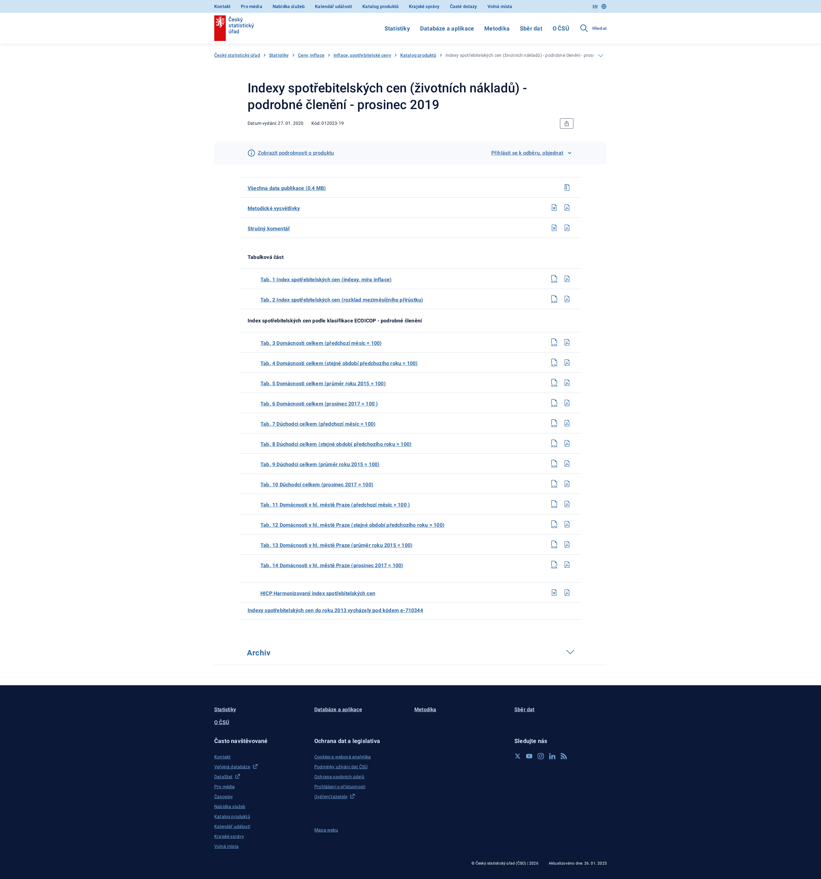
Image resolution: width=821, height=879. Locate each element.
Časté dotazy (463, 6)
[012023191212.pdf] (567, 524)
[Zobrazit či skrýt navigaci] (601, 55)
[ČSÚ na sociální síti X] (517, 756)
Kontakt (222, 6)
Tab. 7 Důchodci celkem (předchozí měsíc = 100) (318, 424)
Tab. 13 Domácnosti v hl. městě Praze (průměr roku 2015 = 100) (336, 545)
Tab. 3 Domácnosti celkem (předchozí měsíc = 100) (321, 343)
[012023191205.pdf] (567, 382)
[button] (260, 741)
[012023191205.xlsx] (554, 382)
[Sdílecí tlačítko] (566, 123)
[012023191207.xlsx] (554, 423)
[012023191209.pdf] (567, 463)
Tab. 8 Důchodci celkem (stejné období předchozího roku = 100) (335, 444)
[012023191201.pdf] (567, 278)
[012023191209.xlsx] (554, 463)
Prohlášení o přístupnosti (339, 786)
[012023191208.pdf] (567, 443)
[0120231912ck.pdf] (567, 227)
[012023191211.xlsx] (554, 504)
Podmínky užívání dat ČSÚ (341, 766)
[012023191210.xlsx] (554, 483)
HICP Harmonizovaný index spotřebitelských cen (317, 593)
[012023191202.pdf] (567, 299)
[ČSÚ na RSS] (564, 756)
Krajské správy (424, 6)
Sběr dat (531, 28)
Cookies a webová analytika (342, 756)
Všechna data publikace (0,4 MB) (287, 188)
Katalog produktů (380, 6)
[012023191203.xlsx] (554, 342)
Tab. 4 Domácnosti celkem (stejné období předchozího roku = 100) (339, 363)
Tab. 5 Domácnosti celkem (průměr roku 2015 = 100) (323, 383)
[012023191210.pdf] (567, 483)
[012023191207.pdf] (567, 423)
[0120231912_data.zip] (567, 187)
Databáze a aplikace (447, 28)
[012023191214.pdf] (567, 564)
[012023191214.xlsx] (554, 564)
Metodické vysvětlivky (274, 208)
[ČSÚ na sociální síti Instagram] (540, 756)
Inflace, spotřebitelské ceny (362, 55)
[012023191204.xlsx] (554, 362)
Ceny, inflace (311, 55)
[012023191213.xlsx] (554, 544)
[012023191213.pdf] (567, 544)
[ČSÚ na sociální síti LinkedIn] (552, 756)
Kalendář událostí (333, 6)
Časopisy (223, 796)
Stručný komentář (269, 229)
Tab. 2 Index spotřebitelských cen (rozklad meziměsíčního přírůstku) (341, 300)
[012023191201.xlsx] (554, 278)
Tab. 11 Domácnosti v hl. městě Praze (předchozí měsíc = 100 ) (335, 505)
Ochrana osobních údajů (339, 776)
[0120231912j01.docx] (554, 592)
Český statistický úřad (237, 55)
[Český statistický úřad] (234, 28)
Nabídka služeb (289, 6)
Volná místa (499, 6)
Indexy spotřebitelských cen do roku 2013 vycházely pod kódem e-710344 (335, 610)
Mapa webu (326, 829)
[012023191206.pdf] (567, 403)
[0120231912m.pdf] (567, 207)
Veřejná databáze (232, 766)
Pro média (251, 6)
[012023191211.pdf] (567, 504)
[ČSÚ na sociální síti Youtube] (529, 756)
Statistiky (397, 28)
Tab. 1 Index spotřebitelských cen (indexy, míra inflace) (326, 280)
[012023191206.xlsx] (554, 403)
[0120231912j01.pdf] (567, 592)
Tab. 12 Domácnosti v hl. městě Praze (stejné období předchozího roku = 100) (352, 525)
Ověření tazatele (330, 796)
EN (595, 6)
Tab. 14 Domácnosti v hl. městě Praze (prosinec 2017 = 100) (331, 565)
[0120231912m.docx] (554, 207)
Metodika (497, 28)
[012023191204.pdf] (567, 362)
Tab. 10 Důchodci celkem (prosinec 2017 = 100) (316, 485)
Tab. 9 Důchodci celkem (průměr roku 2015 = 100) (319, 464)
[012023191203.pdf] (567, 342)
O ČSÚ (561, 28)
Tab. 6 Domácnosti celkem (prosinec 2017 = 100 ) (319, 404)
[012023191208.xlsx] (554, 443)
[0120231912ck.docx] (554, 227)
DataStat (223, 776)
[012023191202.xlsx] (554, 299)
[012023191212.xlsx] (554, 524)
